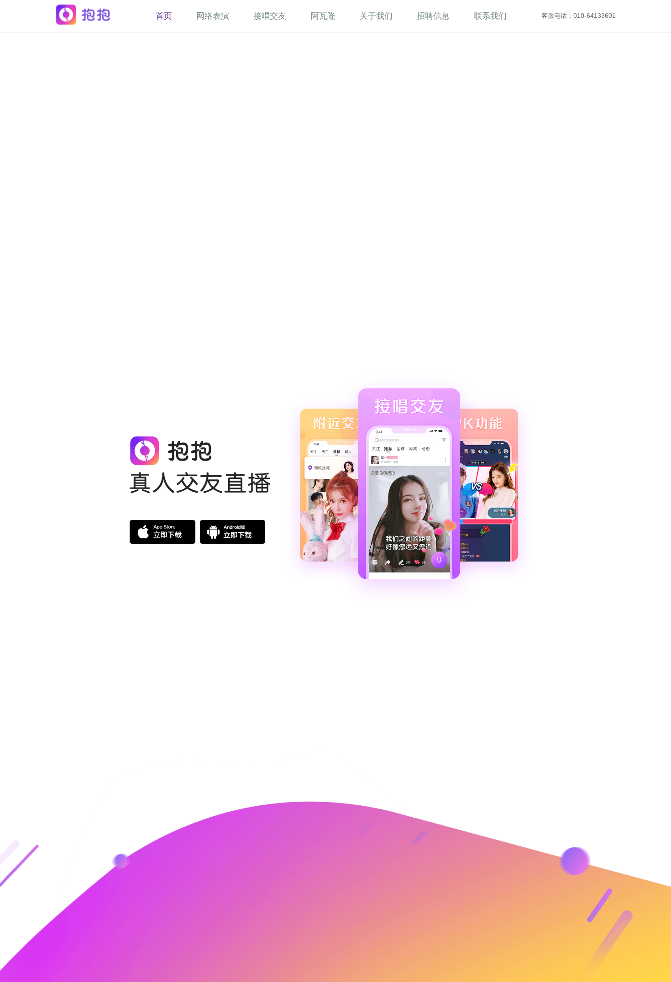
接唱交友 (269, 16)
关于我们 (376, 16)
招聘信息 (433, 16)
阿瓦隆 (323, 16)
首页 (164, 16)
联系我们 (490, 16)
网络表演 (212, 16)
